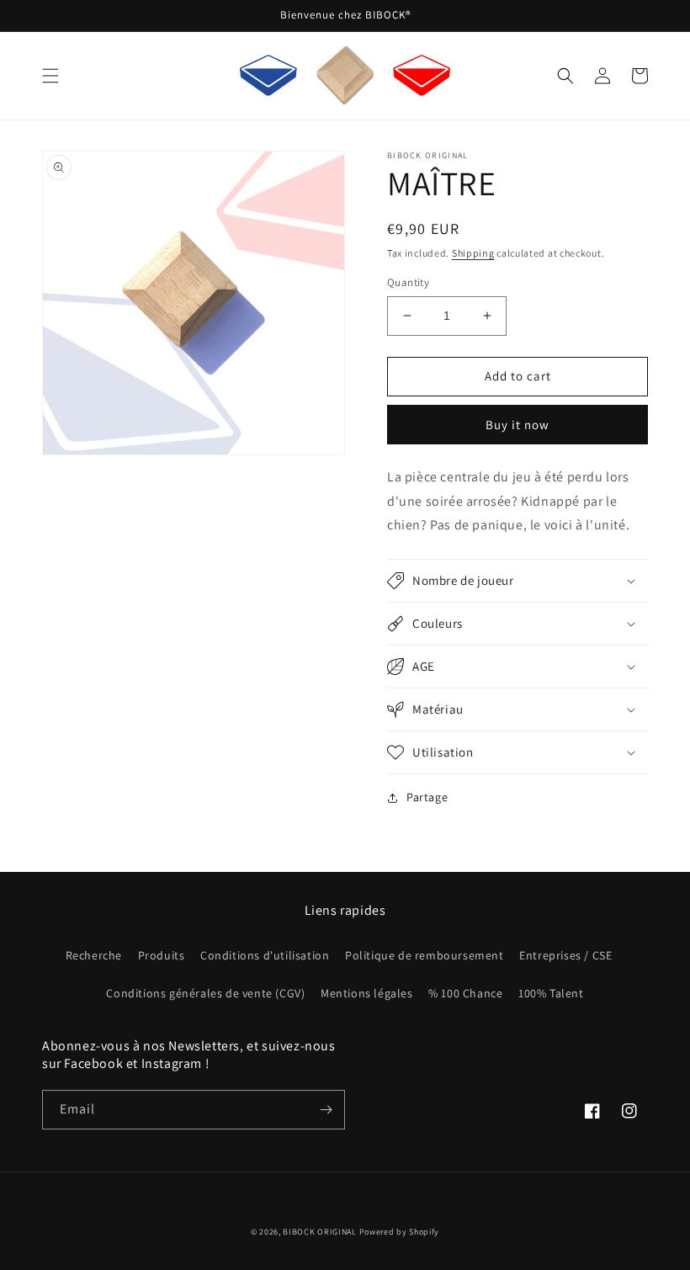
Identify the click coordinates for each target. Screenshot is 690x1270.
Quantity (408, 282)
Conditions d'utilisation (264, 955)
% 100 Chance (465, 993)
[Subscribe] (325, 1109)
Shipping (473, 253)
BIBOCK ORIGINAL (320, 1231)
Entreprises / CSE (565, 955)
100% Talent (551, 993)
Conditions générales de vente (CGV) (205, 993)
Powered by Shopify (399, 1231)
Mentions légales (367, 993)
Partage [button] (427, 797)
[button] (50, 75)
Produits (161, 955)
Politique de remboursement (424, 955)
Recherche (94, 955)
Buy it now (517, 425)
